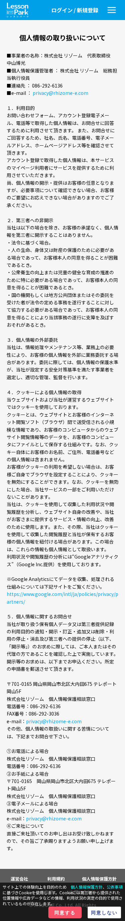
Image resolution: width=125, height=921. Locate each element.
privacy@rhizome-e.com (60, 93)
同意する (65, 912)
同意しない (104, 912)
